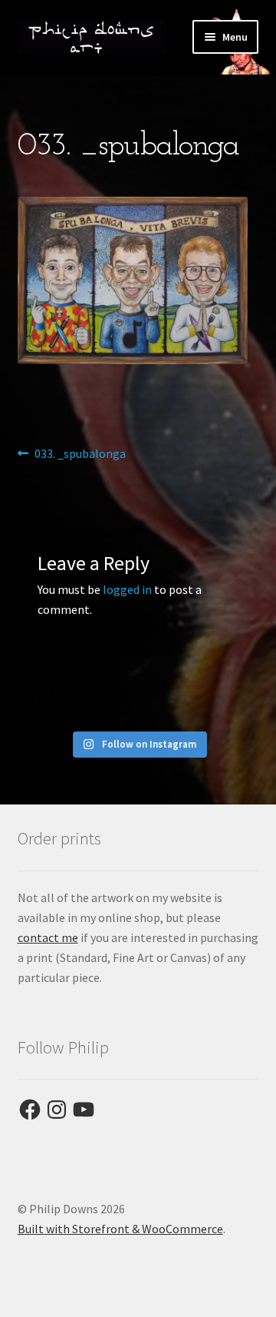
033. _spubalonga (80, 454)
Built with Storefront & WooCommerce (120, 1228)
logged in (127, 589)
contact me (48, 937)
